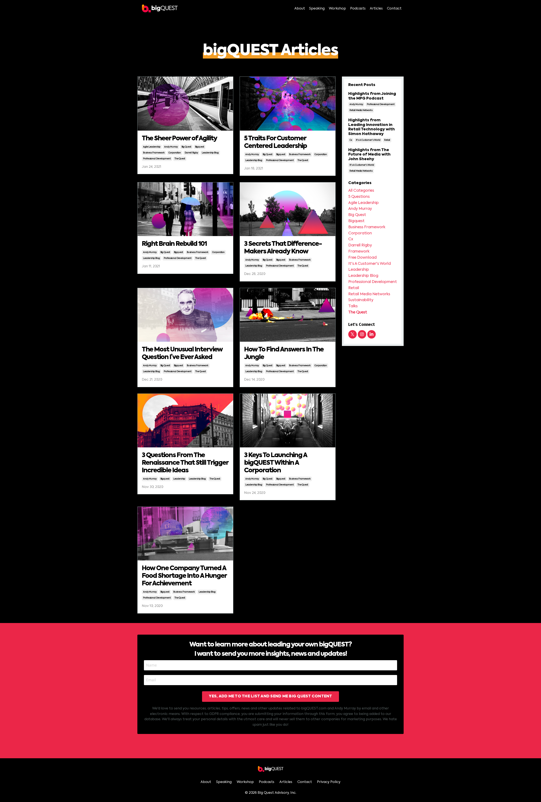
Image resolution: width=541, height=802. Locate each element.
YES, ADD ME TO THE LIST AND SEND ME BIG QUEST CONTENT (270, 696)
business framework (154, 153)
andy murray (171, 147)
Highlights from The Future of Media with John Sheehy (369, 154)
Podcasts (358, 8)
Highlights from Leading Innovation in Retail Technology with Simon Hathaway (371, 127)
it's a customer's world (368, 140)
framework (358, 251)
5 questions (359, 197)
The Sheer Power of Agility (179, 138)
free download (362, 258)
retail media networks (361, 110)
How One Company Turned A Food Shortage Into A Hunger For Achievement (184, 576)
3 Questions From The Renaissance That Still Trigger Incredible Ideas (185, 463)
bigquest (199, 147)
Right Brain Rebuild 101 (174, 244)
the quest (180, 159)
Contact (394, 8)
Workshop (337, 8)
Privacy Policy (328, 782)
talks (353, 306)
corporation (174, 153)
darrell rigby (191, 153)
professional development (157, 159)
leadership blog (210, 153)
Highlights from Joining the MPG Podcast (372, 96)
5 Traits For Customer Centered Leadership (275, 142)
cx (351, 140)
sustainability (360, 300)
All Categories (361, 191)
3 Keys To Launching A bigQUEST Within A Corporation (275, 463)
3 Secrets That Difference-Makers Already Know (283, 248)
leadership (179, 479)
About (299, 8)
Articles (376, 8)
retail (387, 140)
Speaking (317, 8)
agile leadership (151, 147)
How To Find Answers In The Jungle (284, 354)
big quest (186, 147)
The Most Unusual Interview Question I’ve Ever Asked (182, 354)
